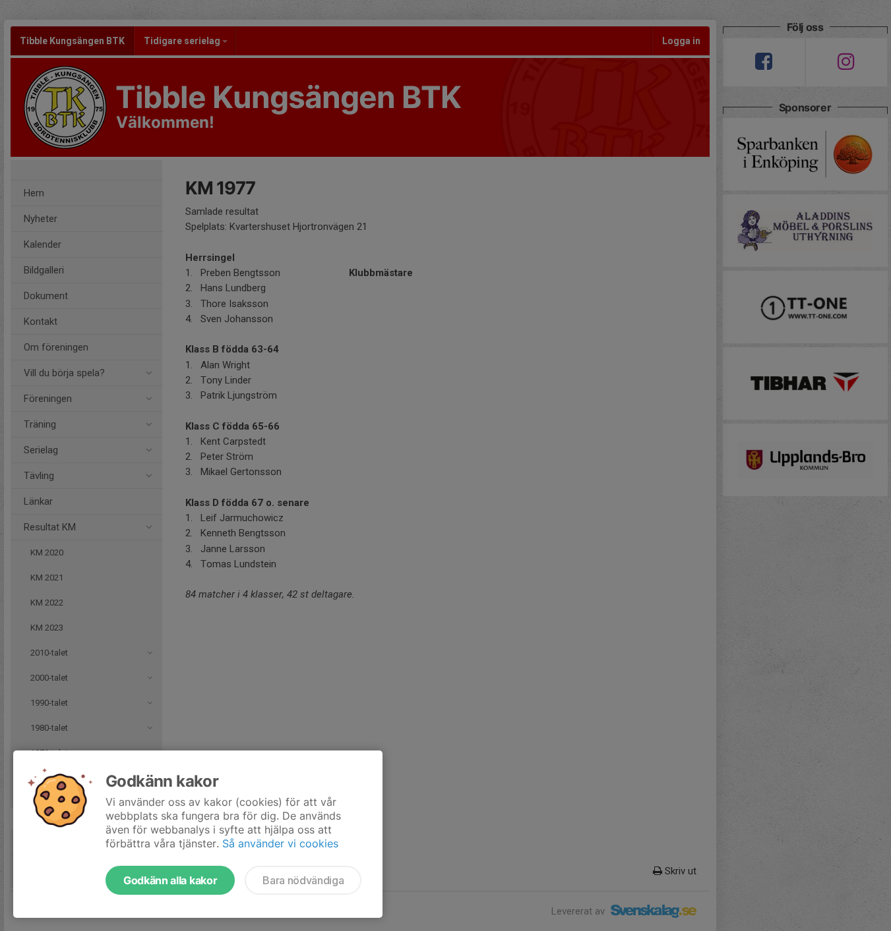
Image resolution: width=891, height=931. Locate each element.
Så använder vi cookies (280, 843)
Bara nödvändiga (303, 880)
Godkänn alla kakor (170, 880)
